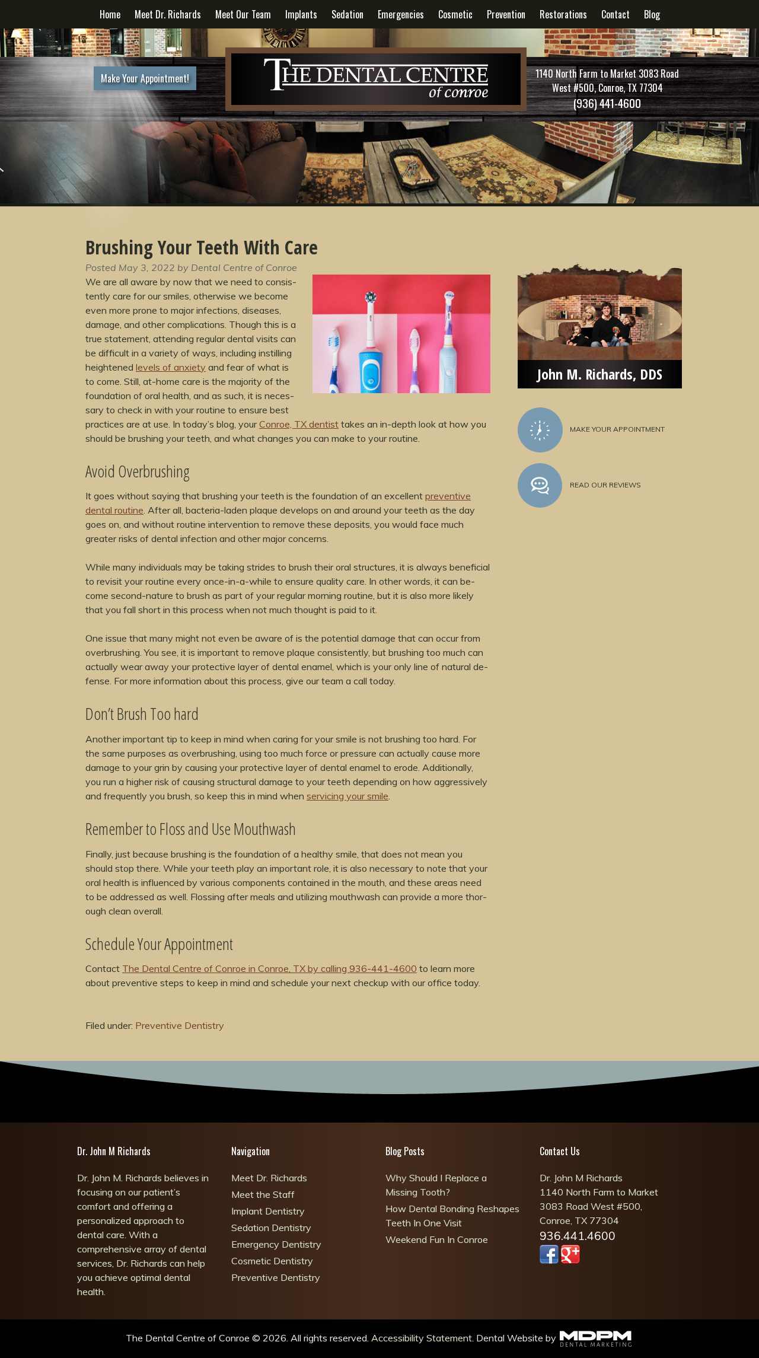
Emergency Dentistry (276, 1244)
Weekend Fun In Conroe (436, 1239)
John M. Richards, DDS (599, 374)
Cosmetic (455, 14)
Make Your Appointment (617, 429)
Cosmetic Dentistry (272, 1261)
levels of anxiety (171, 367)
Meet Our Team (243, 14)
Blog (652, 14)
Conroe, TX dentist (299, 424)
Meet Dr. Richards (168, 14)
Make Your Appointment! (145, 78)
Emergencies (401, 14)
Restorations (563, 14)
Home (110, 14)
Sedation (347, 14)
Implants (301, 14)
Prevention (506, 14)
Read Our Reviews (605, 484)
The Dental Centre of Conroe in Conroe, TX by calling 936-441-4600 (269, 968)
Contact (615, 14)
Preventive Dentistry (179, 1025)
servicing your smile (347, 796)
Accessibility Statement (421, 1338)
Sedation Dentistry (271, 1227)
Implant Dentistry (268, 1211)
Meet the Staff (263, 1194)
